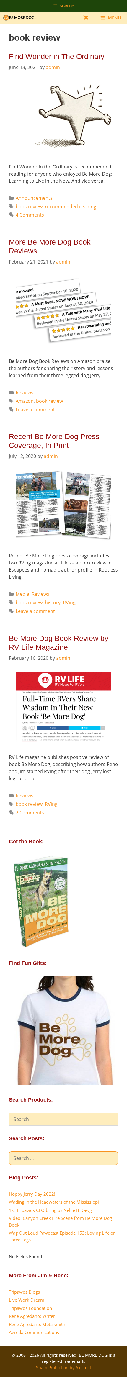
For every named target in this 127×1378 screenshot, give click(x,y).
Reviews (24, 392)
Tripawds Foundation (30, 1308)
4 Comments (30, 215)
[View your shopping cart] (85, 18)
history (53, 602)
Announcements (34, 198)
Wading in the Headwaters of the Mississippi (54, 1202)
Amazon (25, 401)
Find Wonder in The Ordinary (57, 56)
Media (22, 594)
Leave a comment (35, 409)
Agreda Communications (34, 1332)
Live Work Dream (26, 1300)
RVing (69, 602)
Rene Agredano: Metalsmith (37, 1324)
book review (29, 206)
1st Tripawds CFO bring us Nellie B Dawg (50, 1210)
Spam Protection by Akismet (63, 1367)
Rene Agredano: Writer (32, 1316)
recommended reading (70, 206)
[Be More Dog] (21, 18)
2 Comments (30, 812)
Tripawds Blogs (24, 1292)
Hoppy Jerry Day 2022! (32, 1194)
